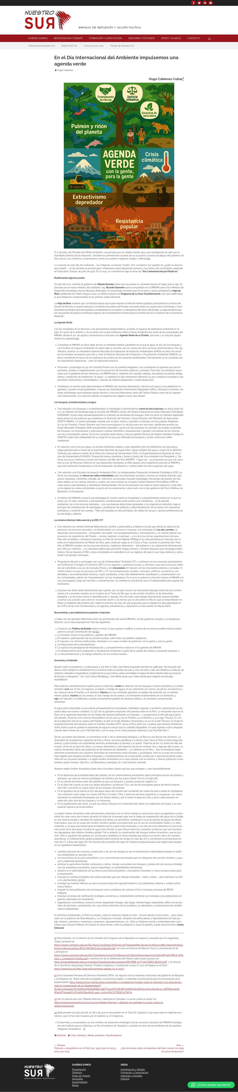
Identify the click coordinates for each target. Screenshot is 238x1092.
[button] (211, 1085)
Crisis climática (78, 1035)
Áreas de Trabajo (81, 1075)
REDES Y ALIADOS (171, 38)
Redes (75, 1085)
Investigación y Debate (133, 1069)
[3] (137, 539)
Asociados (77, 1079)
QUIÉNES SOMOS (37, 38)
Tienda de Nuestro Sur (122, 45)
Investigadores (79, 1082)
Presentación (79, 1069)
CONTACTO (193, 38)
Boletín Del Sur (69, 45)
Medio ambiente (96, 1035)
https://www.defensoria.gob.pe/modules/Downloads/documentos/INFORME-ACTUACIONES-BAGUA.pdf (110, 962)
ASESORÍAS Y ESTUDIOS (141, 38)
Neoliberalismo (114, 1035)
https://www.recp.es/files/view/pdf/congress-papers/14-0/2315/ (89, 968)
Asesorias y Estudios (131, 1075)
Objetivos (77, 1072)
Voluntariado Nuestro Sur (41, 45)
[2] (77, 338)
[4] (97, 631)
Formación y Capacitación (134, 1072)
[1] (149, 258)
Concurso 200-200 (93, 45)
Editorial (61, 1035)
